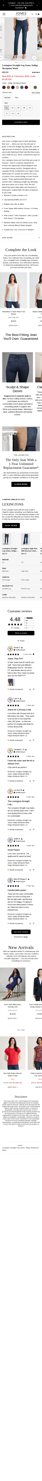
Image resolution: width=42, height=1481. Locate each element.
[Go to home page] (21, 14)
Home (20, 1145)
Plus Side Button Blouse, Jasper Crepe (12, 1074)
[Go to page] (17, 367)
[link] (36, 72)
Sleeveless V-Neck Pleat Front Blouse (13, 313)
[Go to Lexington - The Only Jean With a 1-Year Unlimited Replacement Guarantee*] (21, 5)
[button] (29, 618)
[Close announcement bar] (3, 5)
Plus (16, 97)
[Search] (32, 14)
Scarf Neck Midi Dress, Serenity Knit (12, 1006)
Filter (22, 641)
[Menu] (3, 14)
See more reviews (21, 932)
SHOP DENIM (11, 525)
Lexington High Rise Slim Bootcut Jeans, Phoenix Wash (29, 550)
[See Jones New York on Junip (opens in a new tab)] (26, 937)
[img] (22, 647)
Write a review (21, 633)
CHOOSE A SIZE (20, 122)
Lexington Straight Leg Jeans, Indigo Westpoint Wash (9, 550)
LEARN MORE (21, 484)
